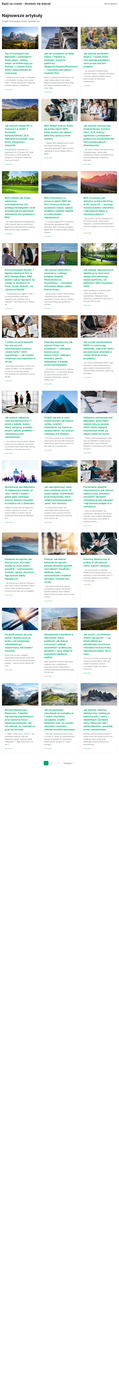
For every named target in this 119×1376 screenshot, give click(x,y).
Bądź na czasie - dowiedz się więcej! (26, 3)
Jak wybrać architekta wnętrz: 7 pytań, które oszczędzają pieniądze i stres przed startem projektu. (96, 60)
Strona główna (110, 4)
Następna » (68, 763)
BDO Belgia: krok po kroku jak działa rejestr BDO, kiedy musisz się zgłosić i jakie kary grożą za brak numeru (58, 132)
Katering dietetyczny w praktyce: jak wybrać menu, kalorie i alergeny (96, 562)
